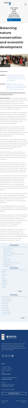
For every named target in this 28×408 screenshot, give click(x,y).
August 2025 (5, 301)
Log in (2, 372)
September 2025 (6, 300)
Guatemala (4, 275)
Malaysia (4, 287)
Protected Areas (7, 264)
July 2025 (4, 303)
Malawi (16, 84)
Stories (14, 9)
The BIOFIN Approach (6, 369)
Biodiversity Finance (13, 75)
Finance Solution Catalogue (8, 389)
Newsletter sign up (14, 393)
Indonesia (4, 278)
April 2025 (4, 308)
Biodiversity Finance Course (8, 384)
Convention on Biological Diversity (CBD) (13, 253)
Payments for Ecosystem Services (11, 262)
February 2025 (5, 312)
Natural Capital (6, 261)
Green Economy (7, 259)
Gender (5, 257)
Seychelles (23, 87)
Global (3, 273)
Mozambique (10, 87)
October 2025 (5, 298)
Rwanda (17, 87)
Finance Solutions (14, 16)
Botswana (22, 85)
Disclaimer (18, 400)
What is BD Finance (6, 367)
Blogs (14, 11)
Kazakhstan (4, 280)
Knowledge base (14, 15)
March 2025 (5, 310)
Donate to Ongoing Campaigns (9, 377)
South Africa (9, 89)
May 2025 (4, 307)
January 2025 (5, 314)
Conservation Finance (18, 77)
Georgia (4, 271)
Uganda (16, 89)
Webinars (3, 382)
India (3, 276)
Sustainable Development (9, 266)
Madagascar (9, 84)
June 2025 (4, 305)
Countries (14, 13)
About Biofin (14, 8)
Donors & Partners (5, 370)
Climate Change (7, 250)
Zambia (21, 89)
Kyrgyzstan (4, 282)
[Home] (7, 3)
